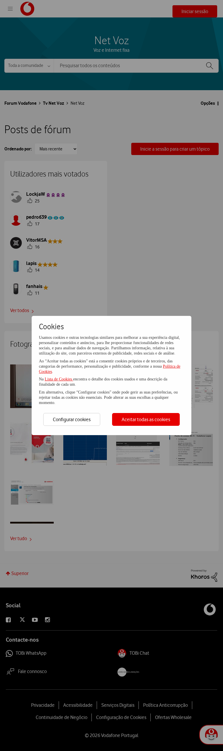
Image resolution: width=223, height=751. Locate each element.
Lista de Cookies (59, 379)
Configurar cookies (72, 419)
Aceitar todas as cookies (146, 419)
